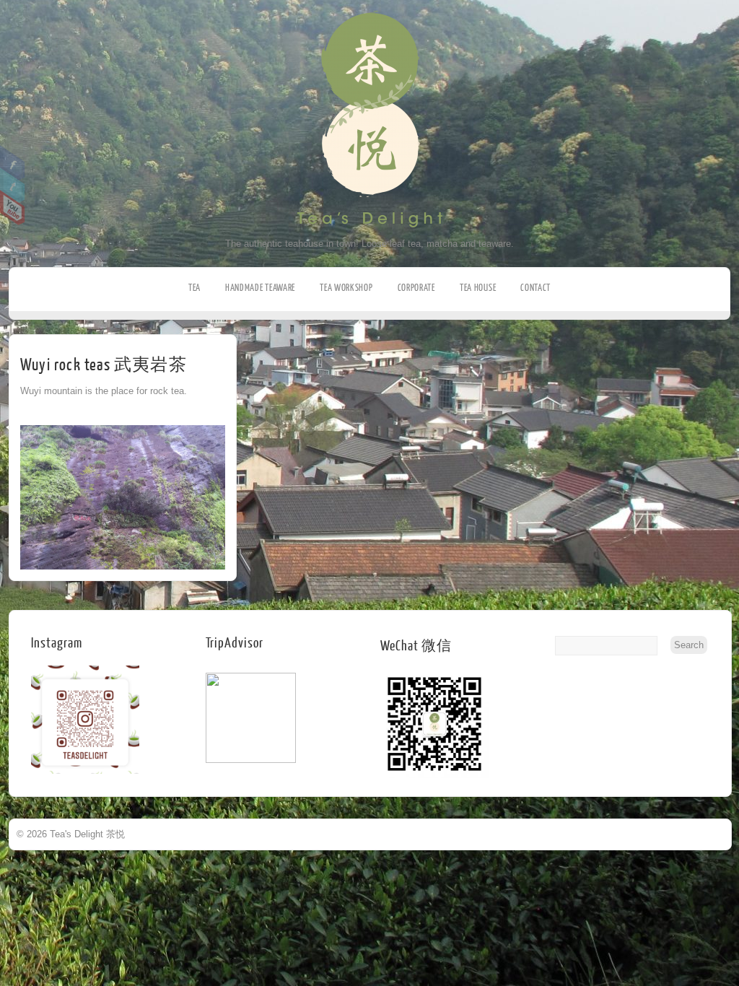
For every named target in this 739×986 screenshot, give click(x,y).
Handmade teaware (260, 287)
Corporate (416, 287)
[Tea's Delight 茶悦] (369, 235)
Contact (535, 287)
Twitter (12, 185)
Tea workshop (346, 287)
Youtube (12, 208)
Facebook (12, 163)
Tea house (478, 287)
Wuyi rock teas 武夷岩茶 (103, 365)
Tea (194, 287)
